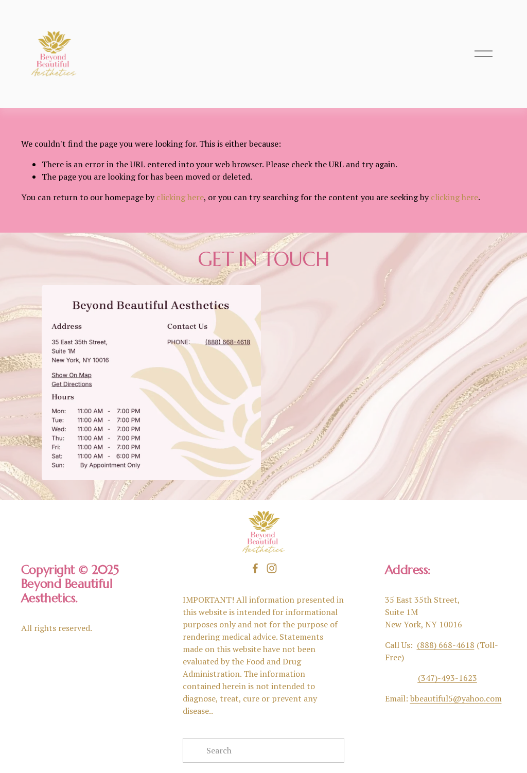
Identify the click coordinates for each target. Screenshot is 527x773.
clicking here (180, 197)
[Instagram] (272, 568)
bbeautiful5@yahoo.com (456, 698)
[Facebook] (255, 568)
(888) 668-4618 (446, 645)
